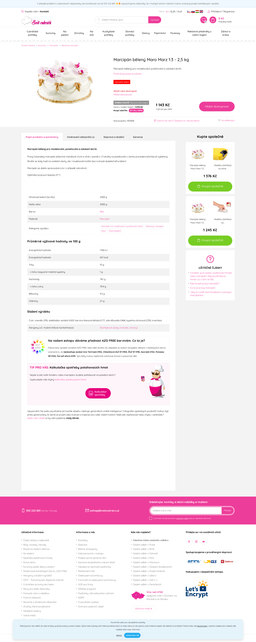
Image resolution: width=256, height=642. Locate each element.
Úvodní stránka (28, 45)
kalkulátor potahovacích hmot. (71, 379)
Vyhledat (155, 20)
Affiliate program (87, 588)
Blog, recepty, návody (34, 544)
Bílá (102, 211)
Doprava (82, 544)
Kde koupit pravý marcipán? (205, 283)
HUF (179, 11)
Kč (167, 11)
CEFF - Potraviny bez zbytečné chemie (43, 579)
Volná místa (29, 615)
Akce (103, 230)
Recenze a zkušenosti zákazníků (39, 601)
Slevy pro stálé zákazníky (36, 588)
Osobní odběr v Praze (144, 544)
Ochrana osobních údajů (91, 606)
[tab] (42, 137)
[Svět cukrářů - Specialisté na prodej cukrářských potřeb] (36, 20)
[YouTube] (203, 541)
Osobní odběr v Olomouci (146, 562)
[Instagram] (196, 541)
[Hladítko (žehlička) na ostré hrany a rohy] (222, 153)
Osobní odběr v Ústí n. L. (145, 579)
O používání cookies (88, 601)
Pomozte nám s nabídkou (36, 593)
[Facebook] (189, 541)
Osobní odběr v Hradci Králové (149, 571)
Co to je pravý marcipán (202, 287)
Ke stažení (28, 553)
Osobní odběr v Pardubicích (147, 584)
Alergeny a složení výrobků (37, 575)
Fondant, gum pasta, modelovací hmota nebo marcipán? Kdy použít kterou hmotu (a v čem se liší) (211, 276)
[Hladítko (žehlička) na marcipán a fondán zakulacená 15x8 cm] (222, 207)
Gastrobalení (115, 230)
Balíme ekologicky (87, 548)
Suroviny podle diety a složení (38, 566)
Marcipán (53, 45)
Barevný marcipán (70, 45)
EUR (173, 11)
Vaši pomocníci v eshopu (91, 553)
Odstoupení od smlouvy (90, 575)
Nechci (119, 635)
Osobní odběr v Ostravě (145, 553)
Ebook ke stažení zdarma (36, 548)
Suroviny (42, 45)
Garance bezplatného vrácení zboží (96, 562)
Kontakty (83, 540)
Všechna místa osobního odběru (150, 540)
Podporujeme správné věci (92, 557)
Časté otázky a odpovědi (36, 540)
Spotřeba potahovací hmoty (37, 557)
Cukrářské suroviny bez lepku (38, 584)
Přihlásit (227, 510)
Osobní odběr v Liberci (144, 575)
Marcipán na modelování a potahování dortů (122, 226)
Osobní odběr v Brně (143, 548)
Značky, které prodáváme (36, 606)
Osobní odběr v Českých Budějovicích (152, 566)
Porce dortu (29, 562)
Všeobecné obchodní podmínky (94, 566)
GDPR (81, 597)
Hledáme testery (32, 610)
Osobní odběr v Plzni (143, 557)
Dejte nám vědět (36, 418)
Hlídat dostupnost (122, 94)
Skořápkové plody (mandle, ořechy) (119, 327)
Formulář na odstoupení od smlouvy (97, 579)
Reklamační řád (86, 571)
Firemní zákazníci (32, 597)
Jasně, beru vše (132, 635)
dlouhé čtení (202, 626)
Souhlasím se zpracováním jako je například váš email (182, 518)
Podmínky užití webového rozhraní (96, 593)
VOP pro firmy (85, 584)
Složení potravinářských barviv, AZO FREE (45, 571)
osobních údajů (182, 518)
